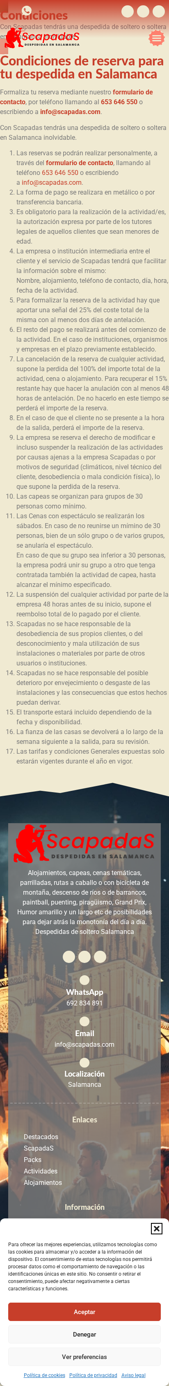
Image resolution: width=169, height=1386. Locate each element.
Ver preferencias (84, 1357)
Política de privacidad (93, 1375)
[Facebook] (127, 11)
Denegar (84, 1334)
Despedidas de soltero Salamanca (84, 932)
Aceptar (84, 1312)
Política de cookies (44, 1375)
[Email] (84, 1021)
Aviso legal (133, 1375)
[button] (157, 1229)
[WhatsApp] (84, 980)
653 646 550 (60, 173)
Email (84, 1034)
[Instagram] (143, 11)
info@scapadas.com (52, 182)
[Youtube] (159, 11)
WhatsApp (84, 992)
